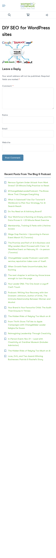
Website (6, 142)
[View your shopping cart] (28, 15)
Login (47, 15)
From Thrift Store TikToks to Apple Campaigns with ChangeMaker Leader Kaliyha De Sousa (27, 324)
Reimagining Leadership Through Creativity (29, 333)
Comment (8, 86)
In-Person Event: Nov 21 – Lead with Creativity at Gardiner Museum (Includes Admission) (28, 342)
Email (4, 129)
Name (5, 115)
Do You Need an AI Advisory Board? (25, 211)
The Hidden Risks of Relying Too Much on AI (29, 316)
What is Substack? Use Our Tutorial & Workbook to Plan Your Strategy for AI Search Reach (27, 202)
